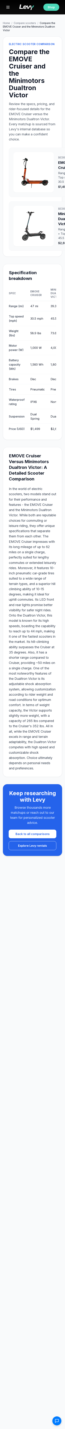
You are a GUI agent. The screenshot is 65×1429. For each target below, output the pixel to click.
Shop (51, 7)
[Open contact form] (56, 1420)
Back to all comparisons (33, 834)
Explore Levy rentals (32, 845)
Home (6, 23)
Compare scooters (25, 23)
